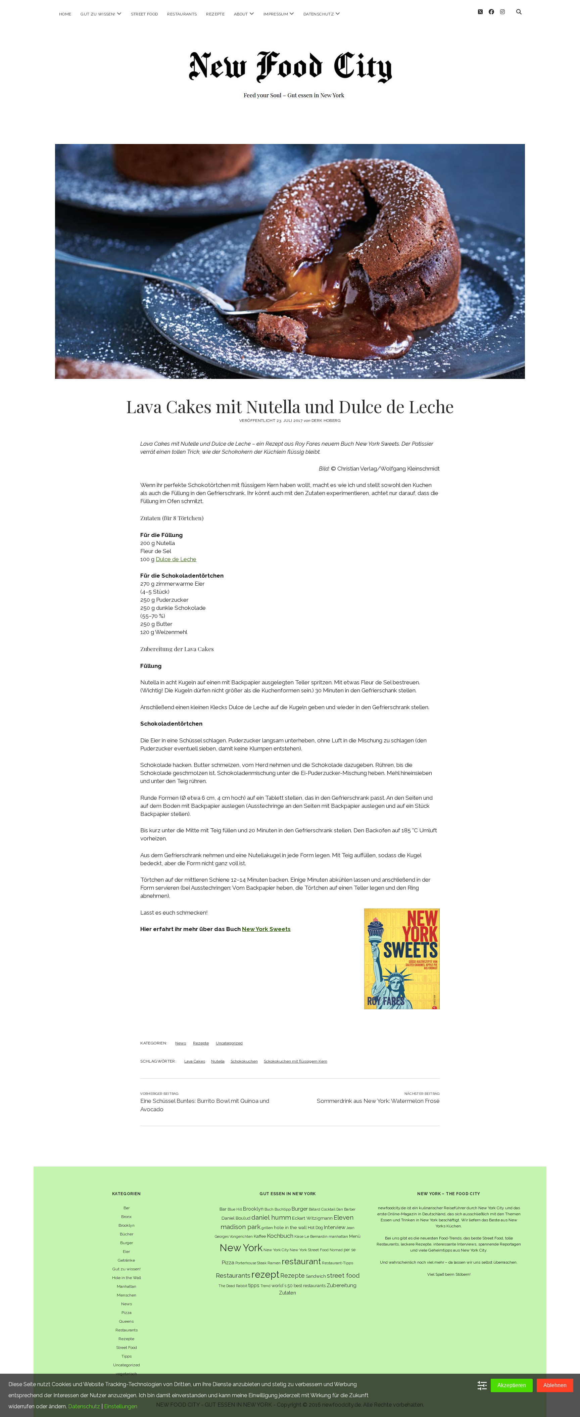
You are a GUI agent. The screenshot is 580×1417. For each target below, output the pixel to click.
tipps (253, 1285)
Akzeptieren (511, 1385)
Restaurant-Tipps (337, 1263)
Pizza (127, 1312)
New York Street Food (309, 1250)
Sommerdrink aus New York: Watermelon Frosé (378, 1100)
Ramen (274, 1263)
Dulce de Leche (176, 559)
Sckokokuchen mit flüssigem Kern (295, 1061)
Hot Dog (315, 1227)
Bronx (126, 1216)
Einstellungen (120, 1406)
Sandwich (316, 1276)
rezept (265, 1274)
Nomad (336, 1250)
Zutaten (287, 1293)
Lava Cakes (194, 1061)
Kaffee (260, 1236)
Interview (334, 1227)
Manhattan (126, 1286)
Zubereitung (341, 1285)
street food (343, 1275)
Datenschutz (318, 14)
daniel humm (271, 1217)
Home (65, 14)
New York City (276, 1250)
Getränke (126, 1260)
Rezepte (215, 14)
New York (241, 1248)
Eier (126, 1251)
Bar (127, 1208)
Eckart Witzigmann (312, 1218)
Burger (126, 1242)
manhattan (338, 1236)
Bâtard (314, 1209)
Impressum (275, 14)
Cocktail (328, 1209)
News (180, 1043)
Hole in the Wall (126, 1277)
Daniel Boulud (236, 1218)
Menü (354, 1236)
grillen (267, 1227)
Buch (269, 1209)
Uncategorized (229, 1043)
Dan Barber (345, 1209)
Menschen (126, 1295)
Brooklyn (126, 1225)
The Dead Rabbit (233, 1286)
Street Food (144, 14)
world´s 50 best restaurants (299, 1285)
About (241, 14)
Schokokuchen (244, 1061)
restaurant (301, 1261)
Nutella (218, 1061)
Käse (298, 1236)
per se (349, 1249)
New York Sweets (266, 929)
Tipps (127, 1356)
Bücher (126, 1234)
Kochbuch (280, 1235)
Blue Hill (235, 1209)
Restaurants (182, 14)
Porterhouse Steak (251, 1263)
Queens (126, 1321)
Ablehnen (555, 1385)
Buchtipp (283, 1209)
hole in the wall (290, 1227)
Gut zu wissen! (98, 14)
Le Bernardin (316, 1236)
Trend (265, 1286)
